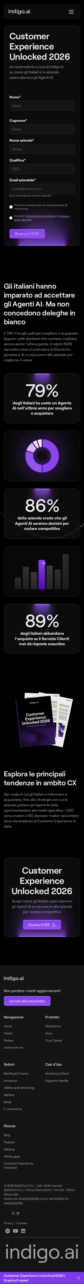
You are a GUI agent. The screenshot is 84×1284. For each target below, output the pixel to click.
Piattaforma (53, 1026)
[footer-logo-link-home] (32, 978)
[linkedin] (7, 1231)
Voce (48, 1033)
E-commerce (13, 1109)
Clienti (8, 1033)
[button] (15, 1213)
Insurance (10, 1080)
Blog (7, 1135)
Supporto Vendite (57, 1080)
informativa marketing (40, 216)
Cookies (21, 1223)
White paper (12, 1156)
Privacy (8, 1223)
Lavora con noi (13, 1047)
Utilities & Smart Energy (19, 1088)
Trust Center (53, 1040)
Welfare (9, 1095)
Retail (7, 1102)
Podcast (9, 1142)
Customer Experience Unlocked (18, 1165)
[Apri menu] (71, 11)
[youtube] (15, 1231)
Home (8, 1026)
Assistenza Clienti (57, 1073)
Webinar (9, 1149)
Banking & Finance (16, 1073)
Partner (9, 1040)
